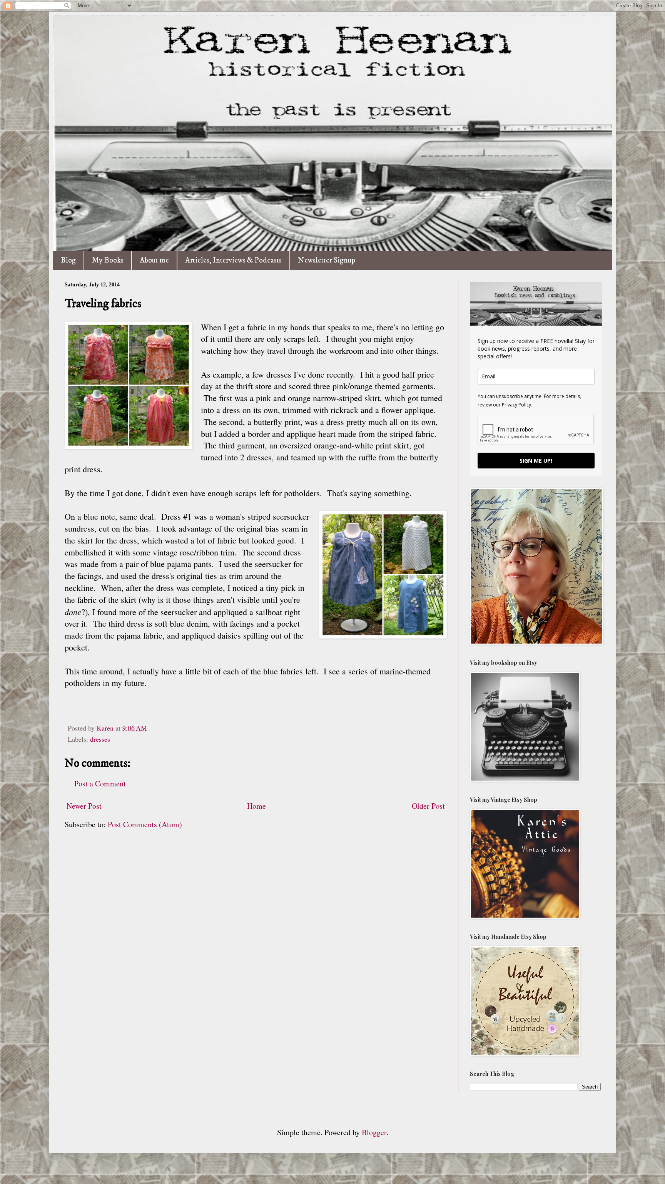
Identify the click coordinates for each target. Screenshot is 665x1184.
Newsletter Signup (326, 260)
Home (256, 806)
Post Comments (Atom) (145, 824)
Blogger (374, 1132)
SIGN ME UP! (536, 460)
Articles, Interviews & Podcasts (233, 260)
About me (154, 260)
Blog (68, 260)
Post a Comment (100, 783)
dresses (100, 739)
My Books (108, 260)
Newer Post (84, 806)
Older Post (428, 806)
